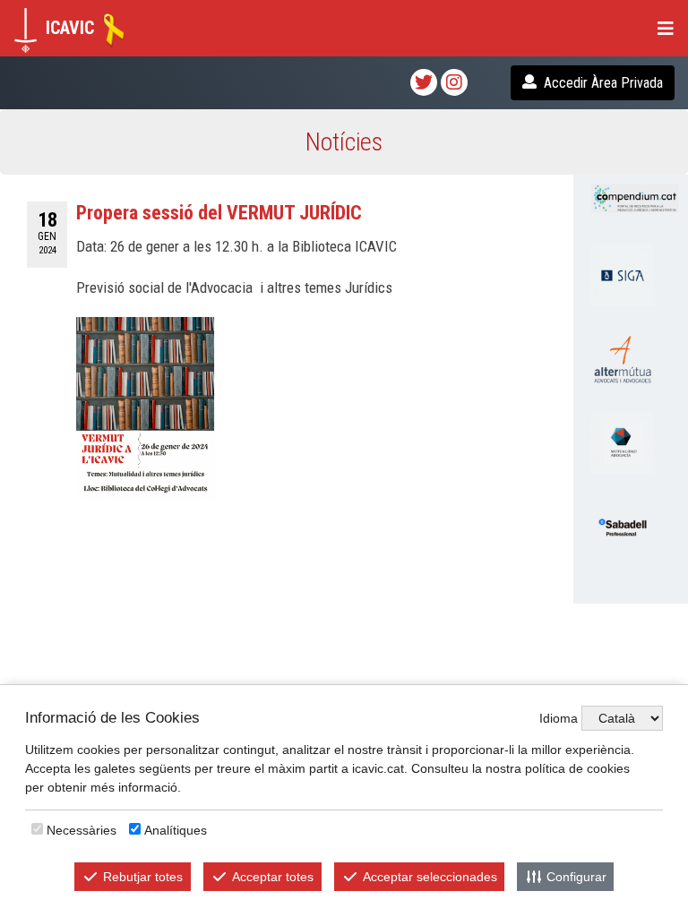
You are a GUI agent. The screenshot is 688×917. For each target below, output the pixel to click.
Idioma (558, 718)
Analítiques (175, 830)
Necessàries (81, 830)
